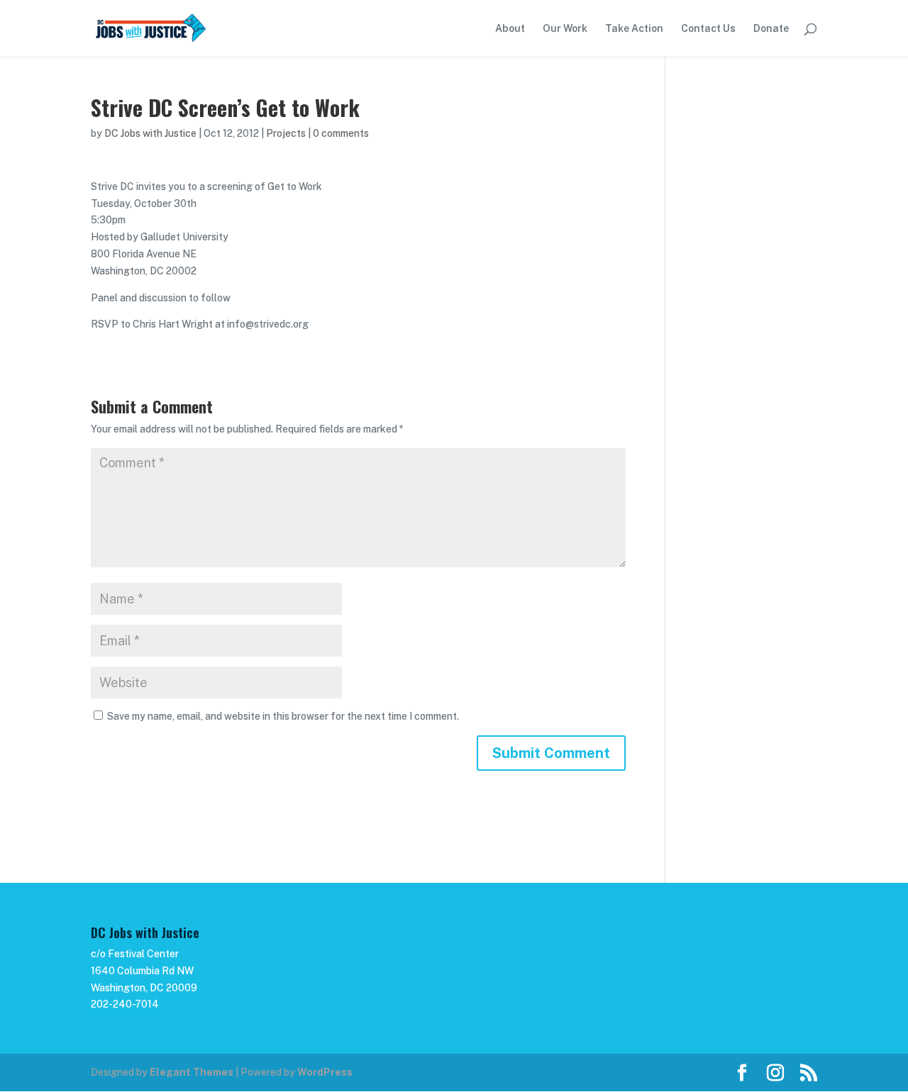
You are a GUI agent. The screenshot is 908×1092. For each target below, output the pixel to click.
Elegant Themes (191, 1072)
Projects (286, 133)
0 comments (341, 133)
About (510, 28)
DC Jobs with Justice (150, 133)
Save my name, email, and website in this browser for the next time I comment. (283, 716)
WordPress (325, 1072)
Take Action (634, 28)
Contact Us (708, 28)
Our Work (565, 28)
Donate (771, 28)
